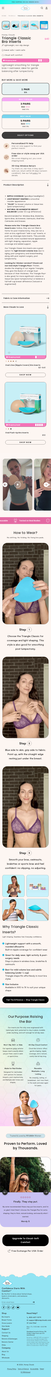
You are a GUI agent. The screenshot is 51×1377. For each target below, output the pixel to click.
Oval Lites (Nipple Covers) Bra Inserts (22, 365)
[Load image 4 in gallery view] (34, 25)
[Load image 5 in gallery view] (44, 25)
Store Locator (7, 1323)
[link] (25, 1000)
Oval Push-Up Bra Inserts (17, 433)
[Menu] (3, 8)
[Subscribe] (33, 1302)
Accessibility (34, 1369)
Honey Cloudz (29, 1365)
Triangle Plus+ (25, 265)
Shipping (5, 1336)
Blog (3, 1354)
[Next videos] (46, 484)
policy (35, 173)
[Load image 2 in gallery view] (15, 25)
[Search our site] (42, 8)
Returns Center (7, 1342)
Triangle (12, 16)
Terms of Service (23, 1369)
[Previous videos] (5, 484)
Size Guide (6, 1326)
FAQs (4, 1345)
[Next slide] (46, 1192)
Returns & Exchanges (9, 1339)
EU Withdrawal (25, 1372)
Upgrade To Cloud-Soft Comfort (25, 1240)
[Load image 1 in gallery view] (6, 25)
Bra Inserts (6, 1317)
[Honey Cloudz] (7, 1283)
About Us (5, 1351)
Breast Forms (7, 1320)
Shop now (25, 375)
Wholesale (5, 1358)
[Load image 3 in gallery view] (25, 25)
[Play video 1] (17, 485)
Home (4, 16)
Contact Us (6, 1333)
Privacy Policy (11, 1369)
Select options (25, 135)
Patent (42, 1369)
